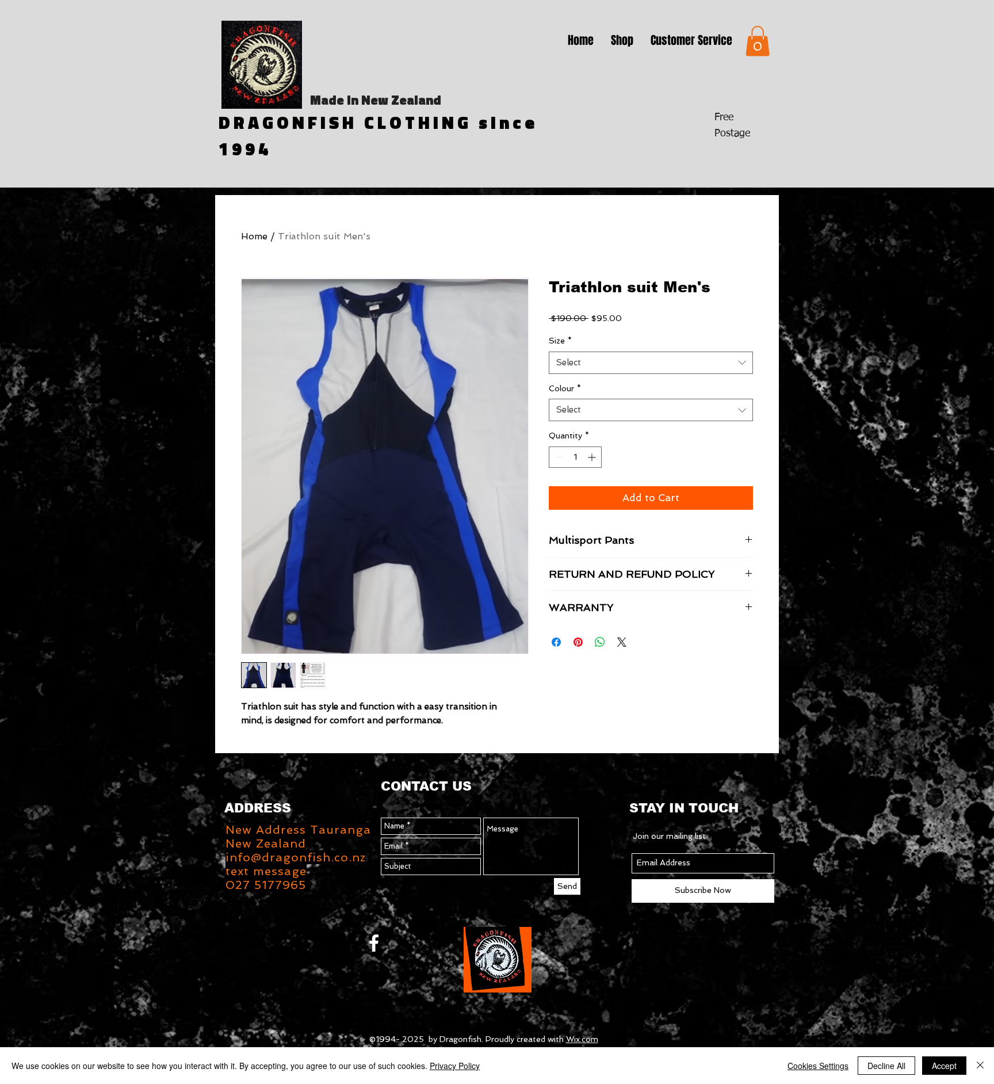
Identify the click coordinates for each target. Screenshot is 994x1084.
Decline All (886, 1065)
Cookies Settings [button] (817, 1065)
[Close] (980, 1065)
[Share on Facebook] (556, 642)
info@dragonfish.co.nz (295, 857)
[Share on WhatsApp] (600, 642)
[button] (622, 40)
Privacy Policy (455, 1065)
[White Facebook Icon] (373, 943)
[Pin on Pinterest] (578, 642)
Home (254, 236)
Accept (944, 1065)
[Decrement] (557, 457)
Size (560, 340)
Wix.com (582, 1039)
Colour (565, 388)
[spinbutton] (575, 457)
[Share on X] (622, 642)
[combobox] (651, 363)
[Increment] (593, 457)
